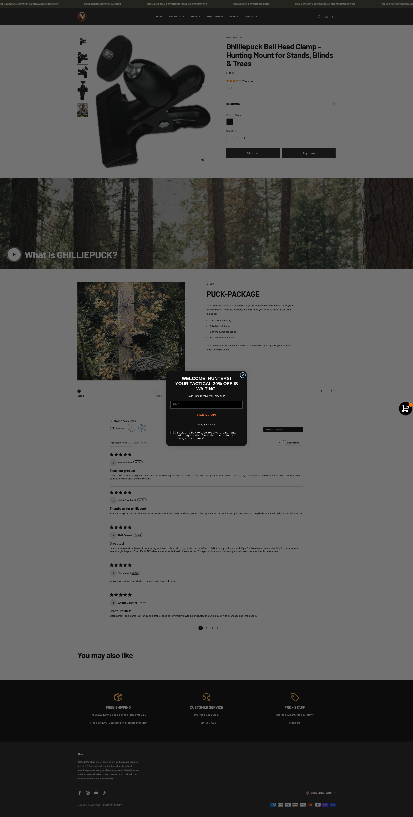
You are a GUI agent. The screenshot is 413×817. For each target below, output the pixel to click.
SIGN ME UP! (206, 414)
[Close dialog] (242, 375)
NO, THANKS (206, 424)
